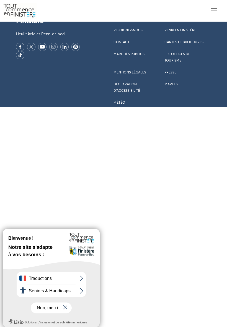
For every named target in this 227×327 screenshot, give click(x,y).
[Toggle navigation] (214, 11)
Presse (170, 72)
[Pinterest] (75, 46)
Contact (122, 42)
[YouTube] (42, 46)
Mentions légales (130, 72)
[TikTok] (20, 55)
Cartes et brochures (183, 42)
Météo (119, 102)
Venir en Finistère (180, 30)
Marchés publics (129, 54)
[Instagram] (53, 46)
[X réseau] (31, 46)
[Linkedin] (64, 46)
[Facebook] (20, 46)
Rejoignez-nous (128, 30)
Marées (171, 84)
